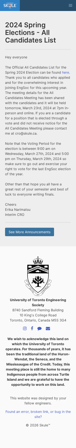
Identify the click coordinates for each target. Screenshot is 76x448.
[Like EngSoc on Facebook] (32, 329)
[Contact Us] (39, 329)
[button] (70, 5)
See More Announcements (29, 232)
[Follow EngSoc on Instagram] (25, 329)
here (65, 72)
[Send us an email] (48, 329)
